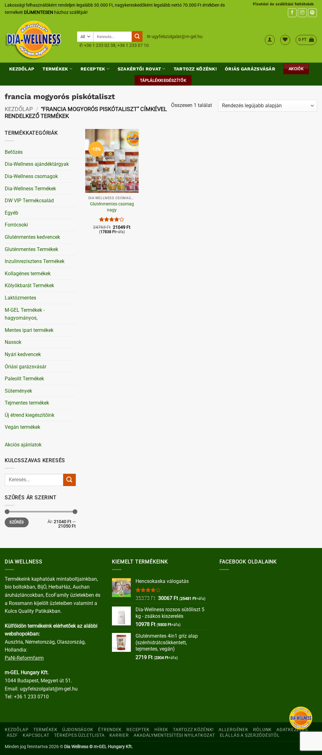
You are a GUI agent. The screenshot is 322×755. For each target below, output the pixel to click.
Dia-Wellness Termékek (30, 189)
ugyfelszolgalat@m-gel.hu (177, 36)
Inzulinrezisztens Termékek (34, 261)
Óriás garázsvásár (250, 68)
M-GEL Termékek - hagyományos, (25, 314)
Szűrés (16, 522)
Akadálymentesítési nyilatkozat (174, 735)
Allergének (233, 729)
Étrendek (110, 729)
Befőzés (14, 152)
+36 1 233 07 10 (133, 45)
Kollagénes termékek (28, 274)
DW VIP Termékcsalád (29, 201)
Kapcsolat (36, 735)
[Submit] (137, 36)
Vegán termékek (22, 427)
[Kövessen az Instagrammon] (302, 12)
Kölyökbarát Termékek (29, 285)
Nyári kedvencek (23, 354)
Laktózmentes (20, 298)
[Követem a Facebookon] (292, 12)
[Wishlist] (285, 40)
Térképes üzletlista (79, 735)
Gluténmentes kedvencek (32, 237)
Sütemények (18, 391)
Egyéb (11, 213)
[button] (270, 40)
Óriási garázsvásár (25, 367)
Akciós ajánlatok (23, 445)
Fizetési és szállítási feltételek (283, 4)
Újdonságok (77, 729)
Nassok (13, 342)
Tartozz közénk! (195, 68)
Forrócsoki (16, 225)
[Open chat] (301, 718)
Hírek (161, 729)
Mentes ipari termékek (29, 330)
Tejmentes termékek (27, 403)
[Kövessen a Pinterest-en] (312, 12)
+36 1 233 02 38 (99, 45)
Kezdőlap (21, 68)
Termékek (55, 68)
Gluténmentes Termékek (31, 249)
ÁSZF (12, 735)
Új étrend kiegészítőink (29, 415)
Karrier (119, 735)
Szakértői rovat (139, 68)
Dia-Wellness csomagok (31, 176)
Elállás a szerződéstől (250, 735)
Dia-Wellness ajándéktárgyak (37, 164)
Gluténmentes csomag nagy (112, 207)
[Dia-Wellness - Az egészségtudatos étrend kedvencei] (36, 40)
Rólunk (262, 729)
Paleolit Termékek (24, 379)
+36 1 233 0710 (31, 697)
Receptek (92, 68)
